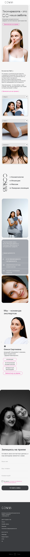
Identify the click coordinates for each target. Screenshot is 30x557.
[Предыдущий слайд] (1, 342)
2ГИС (3, 539)
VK (2, 541)
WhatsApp (4, 534)
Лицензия (4, 526)
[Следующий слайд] (29, 342)
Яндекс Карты (5, 536)
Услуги (3, 521)
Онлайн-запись (5, 524)
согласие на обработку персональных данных (13, 482)
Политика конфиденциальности (9, 528)
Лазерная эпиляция (20, 188)
